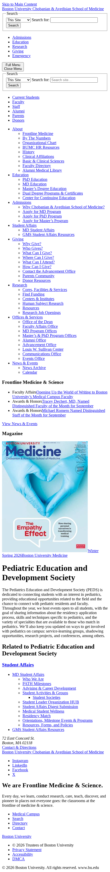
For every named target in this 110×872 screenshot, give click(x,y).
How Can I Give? (37, 266)
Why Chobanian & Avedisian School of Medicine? (64, 207)
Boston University (16, 836)
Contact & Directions (19, 747)
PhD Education (35, 179)
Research (19, 46)
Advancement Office (39, 345)
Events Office (34, 358)
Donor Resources (37, 280)
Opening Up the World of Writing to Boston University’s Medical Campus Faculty (59, 394)
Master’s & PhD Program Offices (49, 335)
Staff (16, 106)
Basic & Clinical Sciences (43, 161)
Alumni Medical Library (42, 170)
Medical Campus (26, 814)
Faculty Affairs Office (40, 326)
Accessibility (22, 854)
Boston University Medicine (45, 555)
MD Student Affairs (38, 230)
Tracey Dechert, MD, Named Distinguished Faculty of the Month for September (52, 403)
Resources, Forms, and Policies (48, 725)
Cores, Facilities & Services (45, 289)
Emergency (21, 56)
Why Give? (32, 244)
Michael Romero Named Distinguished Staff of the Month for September (58, 412)
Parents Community (38, 276)
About (17, 129)
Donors (18, 120)
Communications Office (42, 354)
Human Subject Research (43, 303)
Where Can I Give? (38, 257)
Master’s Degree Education (45, 188)
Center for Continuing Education (49, 198)
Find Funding (34, 294)
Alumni (18, 111)
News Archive (34, 367)
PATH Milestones (37, 683)
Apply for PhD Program (42, 216)
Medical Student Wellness (43, 711)
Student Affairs (24, 225)
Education (20, 42)
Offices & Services (27, 317)
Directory (20, 823)
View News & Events (19, 424)
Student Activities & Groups (45, 693)
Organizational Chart (39, 143)
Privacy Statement (26, 850)
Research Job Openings (42, 312)
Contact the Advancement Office (49, 271)
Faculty (18, 102)
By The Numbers (37, 138)
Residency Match (37, 716)
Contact (18, 828)
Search (17, 818)
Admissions (21, 37)
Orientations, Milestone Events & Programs (58, 720)
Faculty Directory (37, 165)
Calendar (30, 372)
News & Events (25, 363)
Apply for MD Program (42, 211)
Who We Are (33, 679)
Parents (18, 115)
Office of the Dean (38, 322)
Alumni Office (34, 340)
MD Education (35, 184)
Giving (18, 51)
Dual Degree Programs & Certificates (53, 193)
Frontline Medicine (38, 133)
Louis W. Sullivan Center (43, 349)
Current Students (25, 97)
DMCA (18, 859)
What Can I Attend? (39, 262)
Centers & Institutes (38, 299)
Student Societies (46, 697)
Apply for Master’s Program (45, 221)
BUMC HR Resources (41, 147)
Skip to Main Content (19, 4)
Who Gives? (33, 248)
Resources (31, 308)
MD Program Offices (40, 331)
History (29, 152)
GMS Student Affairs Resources (48, 234)
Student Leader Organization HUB (51, 702)
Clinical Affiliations (38, 156)
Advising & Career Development (49, 688)
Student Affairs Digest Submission (50, 706)
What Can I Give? (37, 253)
